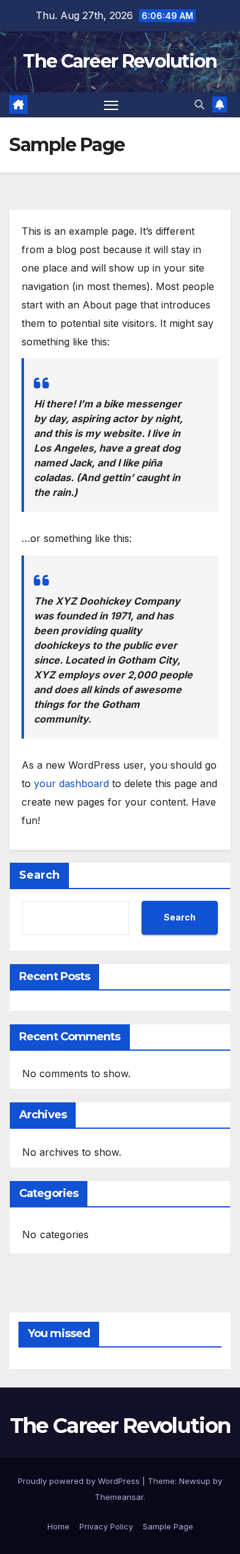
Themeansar (119, 1497)
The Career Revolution (120, 61)
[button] (199, 104)
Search (39, 875)
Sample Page (168, 1526)
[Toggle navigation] (111, 105)
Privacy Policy (106, 1526)
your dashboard (71, 783)
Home (58, 1526)
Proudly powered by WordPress (80, 1481)
